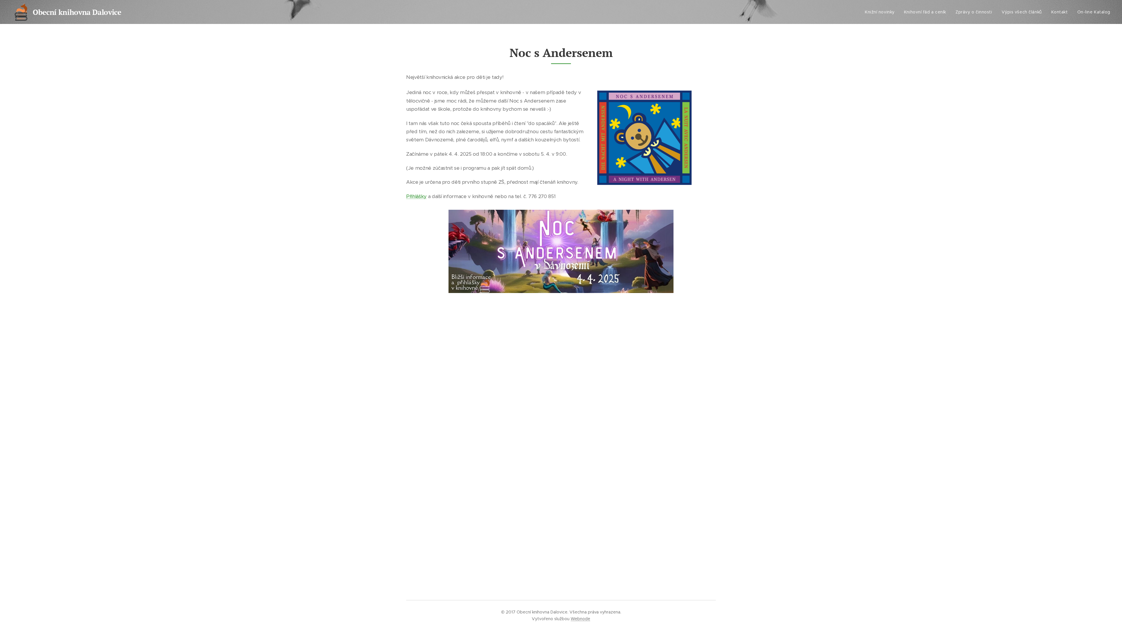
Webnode (580, 618)
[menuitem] (881, 12)
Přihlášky (416, 196)
